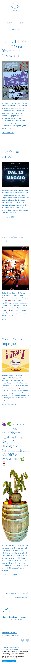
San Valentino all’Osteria (13, 238)
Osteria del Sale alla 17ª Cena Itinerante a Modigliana (14, 48)
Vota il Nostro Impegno (12, 341)
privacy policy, (13, 656)
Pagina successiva (22, 597)
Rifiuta (12, 661)
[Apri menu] (3, 14)
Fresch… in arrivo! (10, 154)
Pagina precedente (9, 593)
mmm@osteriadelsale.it (10, 635)
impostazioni (14, 658)
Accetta (5, 661)
